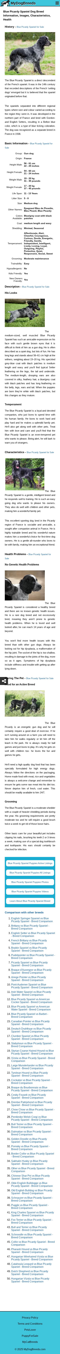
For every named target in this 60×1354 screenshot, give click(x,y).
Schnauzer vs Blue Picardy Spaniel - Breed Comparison (32, 1199)
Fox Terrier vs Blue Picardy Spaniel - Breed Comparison (32, 1221)
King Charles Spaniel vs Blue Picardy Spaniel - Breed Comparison (32, 1214)
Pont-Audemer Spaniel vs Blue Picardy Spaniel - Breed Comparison (32, 986)
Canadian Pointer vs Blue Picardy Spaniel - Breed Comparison (30, 1023)
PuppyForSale (30, 1336)
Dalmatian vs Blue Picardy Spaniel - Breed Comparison (31, 1133)
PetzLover (30, 1329)
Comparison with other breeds (24, 912)
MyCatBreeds (30, 1342)
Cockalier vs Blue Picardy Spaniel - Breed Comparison (31, 1081)
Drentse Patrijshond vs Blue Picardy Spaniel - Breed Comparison (31, 1103)
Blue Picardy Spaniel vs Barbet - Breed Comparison (29, 1015)
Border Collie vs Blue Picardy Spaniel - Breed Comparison (32, 1155)
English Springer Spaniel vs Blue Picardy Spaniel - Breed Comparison (32, 920)
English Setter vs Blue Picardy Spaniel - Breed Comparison (33, 934)
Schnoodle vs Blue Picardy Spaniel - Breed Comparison (32, 1236)
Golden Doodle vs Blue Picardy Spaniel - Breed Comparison (29, 1140)
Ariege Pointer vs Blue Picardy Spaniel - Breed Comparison (28, 978)
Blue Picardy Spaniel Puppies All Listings (30, 872)
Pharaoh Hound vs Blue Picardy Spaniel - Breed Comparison (29, 1250)
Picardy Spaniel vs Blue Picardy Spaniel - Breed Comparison (29, 964)
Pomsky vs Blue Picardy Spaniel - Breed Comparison (30, 1148)
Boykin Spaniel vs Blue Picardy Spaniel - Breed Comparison (29, 949)
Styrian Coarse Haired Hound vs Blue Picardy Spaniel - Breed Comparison (32, 1052)
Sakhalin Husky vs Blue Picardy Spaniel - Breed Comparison (29, 1162)
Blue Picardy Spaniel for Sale (30, 27)
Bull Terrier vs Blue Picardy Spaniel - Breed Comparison (32, 1125)
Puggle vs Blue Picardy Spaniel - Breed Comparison (30, 1206)
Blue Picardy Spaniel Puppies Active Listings (30, 863)
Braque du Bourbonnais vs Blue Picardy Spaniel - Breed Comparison (32, 1089)
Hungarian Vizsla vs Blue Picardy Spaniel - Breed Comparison (30, 1280)
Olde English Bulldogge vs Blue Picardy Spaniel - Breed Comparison (32, 1184)
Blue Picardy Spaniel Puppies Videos (30, 891)
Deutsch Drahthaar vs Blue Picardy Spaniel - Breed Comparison (31, 1030)
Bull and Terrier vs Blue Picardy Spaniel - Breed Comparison (29, 1228)
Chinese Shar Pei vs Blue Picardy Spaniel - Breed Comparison (30, 1177)
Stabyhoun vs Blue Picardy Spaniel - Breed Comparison (32, 1045)
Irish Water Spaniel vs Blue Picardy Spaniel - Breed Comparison (31, 993)
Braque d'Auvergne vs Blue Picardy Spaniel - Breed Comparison (31, 971)
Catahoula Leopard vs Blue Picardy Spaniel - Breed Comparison (31, 1265)
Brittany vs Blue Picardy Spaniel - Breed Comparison (30, 927)
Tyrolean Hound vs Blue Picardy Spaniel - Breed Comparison (29, 1074)
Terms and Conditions (30, 1323)
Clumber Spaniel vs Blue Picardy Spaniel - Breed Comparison (30, 1037)
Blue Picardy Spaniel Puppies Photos (30, 882)
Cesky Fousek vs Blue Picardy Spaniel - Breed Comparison (28, 1096)
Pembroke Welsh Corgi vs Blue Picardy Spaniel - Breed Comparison (32, 1118)
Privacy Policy (30, 1317)
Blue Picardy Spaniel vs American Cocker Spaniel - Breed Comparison (31, 1001)
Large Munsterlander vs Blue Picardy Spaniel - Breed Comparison (32, 1067)
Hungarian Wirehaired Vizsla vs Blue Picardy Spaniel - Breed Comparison (32, 1258)
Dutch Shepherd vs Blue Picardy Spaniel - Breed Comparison (29, 1273)
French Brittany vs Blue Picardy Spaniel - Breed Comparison (29, 942)
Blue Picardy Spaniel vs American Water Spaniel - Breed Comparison (31, 1008)
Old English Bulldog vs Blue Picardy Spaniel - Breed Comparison (31, 1192)
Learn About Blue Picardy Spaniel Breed (30, 901)
